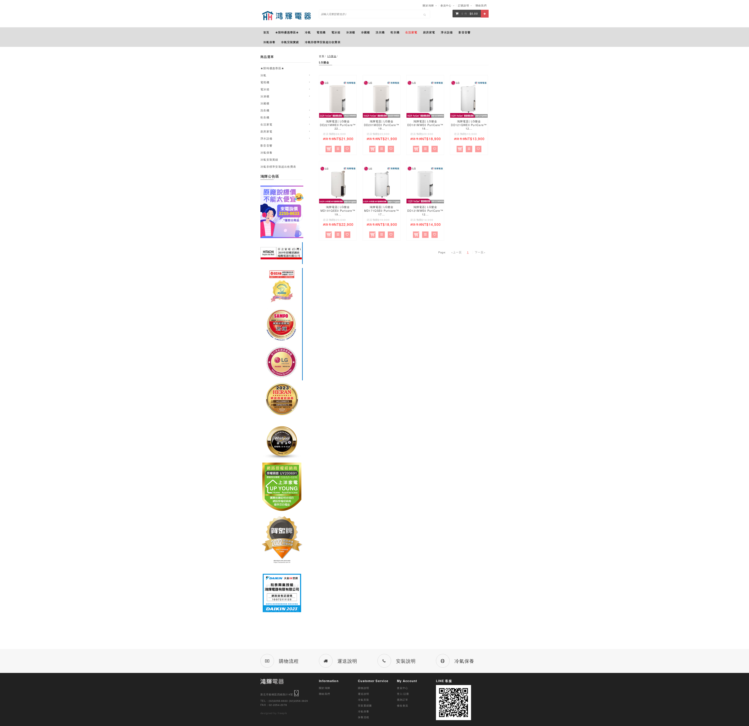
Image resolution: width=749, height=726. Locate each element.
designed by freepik (273, 713)
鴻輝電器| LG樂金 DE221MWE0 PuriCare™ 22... (338, 125)
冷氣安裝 (363, 699)
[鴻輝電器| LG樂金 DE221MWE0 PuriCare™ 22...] (338, 99)
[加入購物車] (329, 148)
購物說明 (363, 688)
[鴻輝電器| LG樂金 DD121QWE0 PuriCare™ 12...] (469, 99)
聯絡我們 (481, 5)
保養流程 (363, 717)
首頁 (322, 56)
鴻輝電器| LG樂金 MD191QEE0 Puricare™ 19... (337, 210)
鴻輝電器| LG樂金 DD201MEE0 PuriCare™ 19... (381, 125)
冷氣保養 (363, 711)
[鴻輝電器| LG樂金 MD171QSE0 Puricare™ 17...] (381, 184)
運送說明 (363, 694)
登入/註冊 (403, 694)
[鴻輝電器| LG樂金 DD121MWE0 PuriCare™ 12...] (425, 184)
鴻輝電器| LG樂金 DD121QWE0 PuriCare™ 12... (469, 125)
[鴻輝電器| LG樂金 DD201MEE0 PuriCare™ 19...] (381, 99)
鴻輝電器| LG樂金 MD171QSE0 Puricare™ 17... (381, 210)
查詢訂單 (402, 699)
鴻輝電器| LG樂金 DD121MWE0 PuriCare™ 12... (425, 210)
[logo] (286, 15)
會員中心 (446, 5)
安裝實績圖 (365, 705)
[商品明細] (338, 148)
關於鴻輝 (429, 5)
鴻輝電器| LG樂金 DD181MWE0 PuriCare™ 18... (425, 125)
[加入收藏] (347, 148)
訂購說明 (464, 5)
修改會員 (402, 705)
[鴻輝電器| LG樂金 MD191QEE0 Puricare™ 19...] (338, 184)
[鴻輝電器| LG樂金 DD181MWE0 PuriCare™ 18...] (425, 99)
